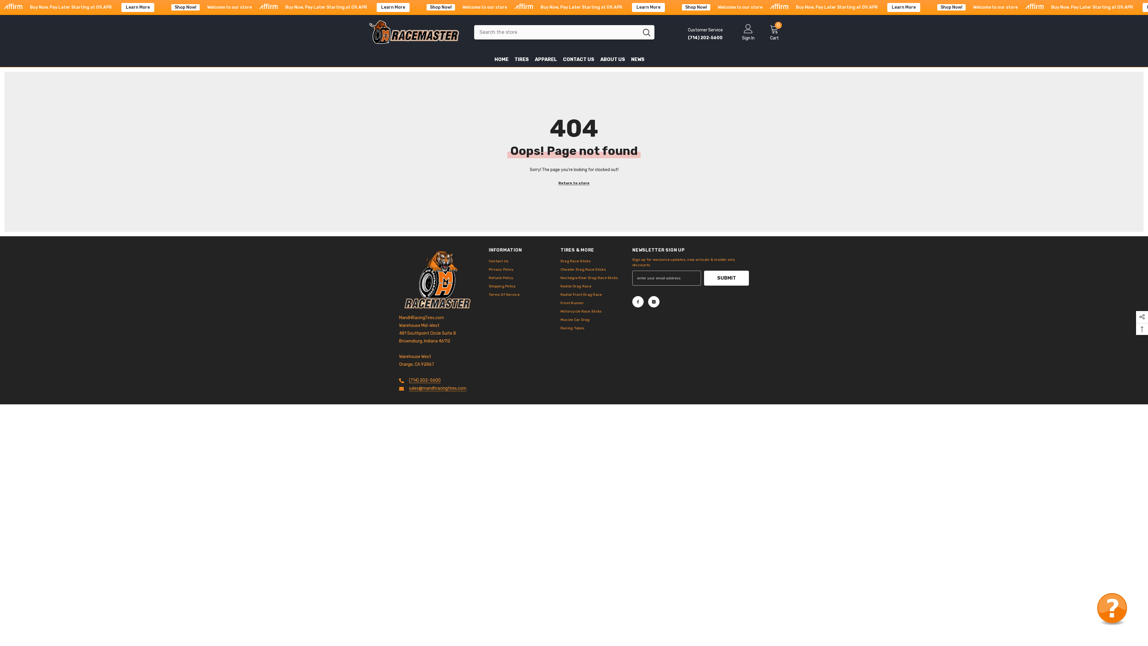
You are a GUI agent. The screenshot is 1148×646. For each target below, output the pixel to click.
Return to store (574, 183)
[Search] (564, 32)
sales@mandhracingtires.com (437, 388)
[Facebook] (638, 301)
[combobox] (556, 32)
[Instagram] (654, 301)
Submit (726, 278)
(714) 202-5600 (425, 380)
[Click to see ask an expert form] (1112, 610)
